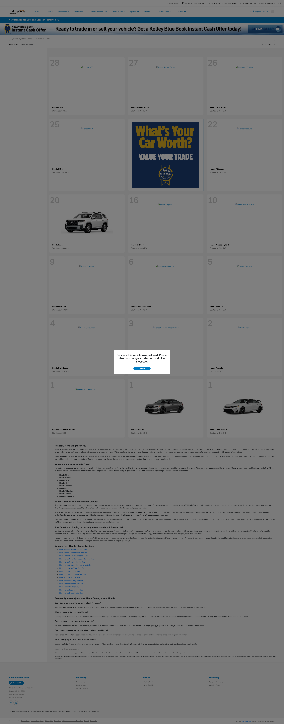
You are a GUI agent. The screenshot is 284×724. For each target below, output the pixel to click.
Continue (142, 368)
